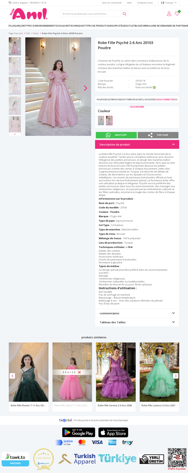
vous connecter (165, 99)
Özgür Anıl (140, 84)
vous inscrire (137, 106)
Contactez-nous (145, 2)
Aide (129, 2)
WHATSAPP (121, 135)
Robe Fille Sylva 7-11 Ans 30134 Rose (74, 405)
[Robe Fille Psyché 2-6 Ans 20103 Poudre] (109, 120)
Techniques (76, 25)
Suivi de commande (112, 2)
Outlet (130, 25)
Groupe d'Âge (116, 25)
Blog (138, 25)
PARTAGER (162, 135)
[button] (15, 134)
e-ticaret (93, 420)
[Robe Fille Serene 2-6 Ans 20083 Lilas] (116, 372)
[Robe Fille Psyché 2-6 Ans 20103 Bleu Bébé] (101, 120)
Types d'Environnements (41, 25)
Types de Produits (96, 25)
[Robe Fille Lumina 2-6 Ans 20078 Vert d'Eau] (159, 372)
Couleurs (63, 25)
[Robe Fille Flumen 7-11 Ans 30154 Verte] (28, 372)
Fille (12, 25)
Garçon (20, 25)
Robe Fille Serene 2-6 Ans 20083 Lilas (118, 405)
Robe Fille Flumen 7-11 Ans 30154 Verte (32, 405)
